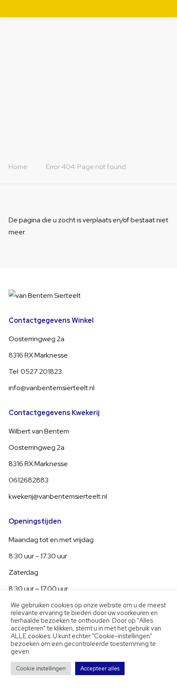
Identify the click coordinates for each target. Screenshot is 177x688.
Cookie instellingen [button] (41, 668)
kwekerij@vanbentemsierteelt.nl (58, 496)
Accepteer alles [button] (99, 668)
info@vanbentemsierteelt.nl (52, 387)
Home (18, 166)
